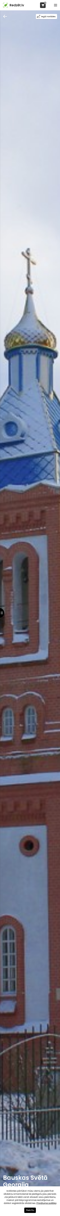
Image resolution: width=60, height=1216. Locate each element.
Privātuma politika (46, 1203)
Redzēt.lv (16, 5)
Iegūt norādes (48, 16)
